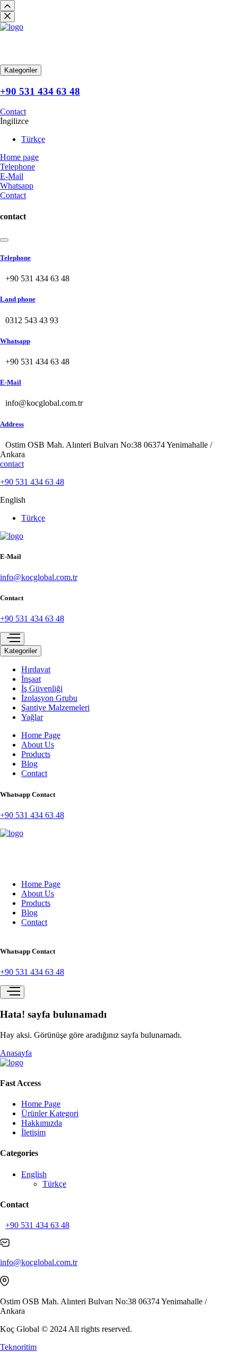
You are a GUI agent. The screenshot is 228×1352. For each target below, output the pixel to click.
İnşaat (31, 678)
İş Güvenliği (42, 688)
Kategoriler (20, 70)
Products (35, 754)
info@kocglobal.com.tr (38, 577)
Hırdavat (35, 669)
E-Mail (10, 382)
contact (12, 463)
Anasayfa (16, 1052)
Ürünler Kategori (49, 1113)
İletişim (33, 1132)
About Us (37, 744)
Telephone (15, 258)
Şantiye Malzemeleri (55, 707)
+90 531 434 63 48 (40, 91)
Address (12, 424)
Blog (29, 763)
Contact (13, 111)
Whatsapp (15, 341)
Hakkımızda (41, 1122)
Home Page (40, 735)
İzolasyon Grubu (49, 697)
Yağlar (32, 717)
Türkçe (33, 139)
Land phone (18, 299)
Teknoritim (18, 1346)
